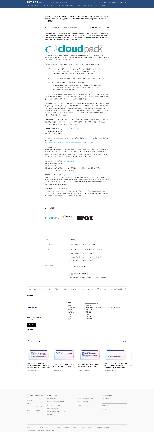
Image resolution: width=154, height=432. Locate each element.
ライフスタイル (82, 5)
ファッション (72, 5)
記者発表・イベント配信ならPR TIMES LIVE (57, 405)
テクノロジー (34, 5)
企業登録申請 (113, 2)
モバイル (42, 5)
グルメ (97, 5)
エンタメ (54, 5)
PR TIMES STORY (51, 398)
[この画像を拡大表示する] (52, 218)
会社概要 (29, 427)
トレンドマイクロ (87, 253)
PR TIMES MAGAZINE (52, 408)
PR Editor (49, 414)
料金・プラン (30, 403)
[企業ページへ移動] (32, 308)
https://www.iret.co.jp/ (91, 303)
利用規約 (58, 427)
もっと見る (124, 341)
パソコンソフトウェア (90, 244)
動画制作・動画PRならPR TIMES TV (55, 402)
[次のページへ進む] (131, 354)
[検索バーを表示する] (126, 2)
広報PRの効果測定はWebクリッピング (56, 411)
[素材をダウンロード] (104, 27)
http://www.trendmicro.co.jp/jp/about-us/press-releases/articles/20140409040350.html (69, 142)
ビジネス (90, 5)
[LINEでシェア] (99, 27)
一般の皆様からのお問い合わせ (103, 427)
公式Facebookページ (107, 398)
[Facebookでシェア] (96, 27)
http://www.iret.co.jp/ (68, 161)
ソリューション (75, 249)
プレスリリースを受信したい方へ (35, 407)
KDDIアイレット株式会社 (51, 289)
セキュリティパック (93, 257)
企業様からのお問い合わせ (87, 427)
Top (28, 5)
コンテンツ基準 (50, 427)
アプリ (49, 5)
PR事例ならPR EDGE (80, 405)
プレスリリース (38, 289)
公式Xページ (105, 406)
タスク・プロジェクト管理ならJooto (84, 398)
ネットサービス (75, 244)
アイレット (74, 260)
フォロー (31, 325)
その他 (73, 239)
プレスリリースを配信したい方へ (35, 410)
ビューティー (63, 5)
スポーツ (103, 5)
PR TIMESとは (30, 400)
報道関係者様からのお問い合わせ (70, 427)
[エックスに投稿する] (93, 27)
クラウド (99, 249)
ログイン (120, 2)
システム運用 (75, 253)
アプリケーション (88, 249)
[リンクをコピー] (107, 27)
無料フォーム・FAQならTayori (82, 402)
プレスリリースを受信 (101, 2)
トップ (29, 289)
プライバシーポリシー (39, 427)
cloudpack (83, 260)
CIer (91, 260)
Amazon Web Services (77, 257)
